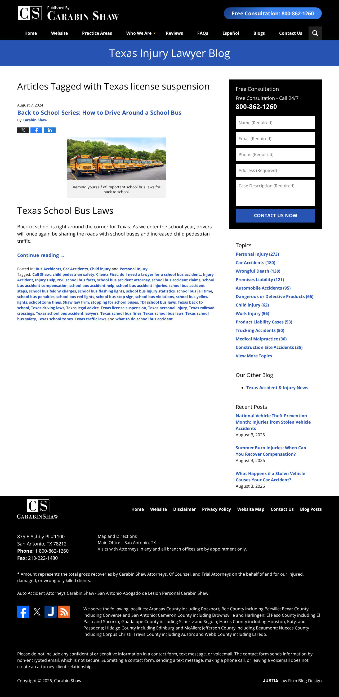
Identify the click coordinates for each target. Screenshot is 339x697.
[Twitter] (37, 612)
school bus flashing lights (101, 291)
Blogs (259, 33)
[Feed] (64, 612)
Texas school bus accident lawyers (67, 313)
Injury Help (45, 279)
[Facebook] (23, 612)
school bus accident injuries (141, 285)
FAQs (202, 33)
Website (59, 33)
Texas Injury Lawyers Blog (68, 13)
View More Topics (254, 356)
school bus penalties (36, 296)
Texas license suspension (123, 307)
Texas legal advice (82, 307)
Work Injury (252, 313)
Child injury (100, 268)
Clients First (107, 274)
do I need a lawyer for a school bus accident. (160, 274)
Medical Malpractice (261, 339)
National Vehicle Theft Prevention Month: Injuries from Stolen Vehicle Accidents (273, 422)
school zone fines (45, 302)
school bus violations (154, 296)
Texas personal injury (167, 307)
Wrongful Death (258, 271)
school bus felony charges (52, 291)
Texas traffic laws (90, 318)
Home (30, 33)
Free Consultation (257, 88)
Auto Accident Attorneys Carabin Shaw (55, 593)
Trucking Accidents (260, 330)
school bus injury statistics (150, 291)
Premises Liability (260, 279)
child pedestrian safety (73, 274)
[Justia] (50, 612)
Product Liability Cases (264, 322)
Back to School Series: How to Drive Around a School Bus (99, 112)
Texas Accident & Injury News (277, 387)
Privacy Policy (216, 509)
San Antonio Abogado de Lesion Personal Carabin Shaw (152, 593)
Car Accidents (75, 268)
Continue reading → (41, 255)
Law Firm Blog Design (292, 680)
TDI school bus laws (158, 302)
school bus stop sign (114, 296)
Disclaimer (184, 509)
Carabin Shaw (67, 680)
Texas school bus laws (163, 313)
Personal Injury (134, 268)
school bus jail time (194, 291)
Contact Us (290, 33)
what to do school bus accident (144, 318)
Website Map (250, 509)
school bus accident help (91, 285)
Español (230, 33)
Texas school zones (55, 318)
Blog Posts (311, 509)
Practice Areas (97, 33)
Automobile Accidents (263, 288)
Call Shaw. (41, 274)
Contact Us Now (275, 215)
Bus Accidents (48, 268)
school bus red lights (75, 296)
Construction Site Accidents (269, 347)
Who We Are (138, 33)
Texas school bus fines (120, 313)
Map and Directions (117, 536)
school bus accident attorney (123, 279)
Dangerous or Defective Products (274, 296)
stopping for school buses (114, 302)
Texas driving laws (47, 307)
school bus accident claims (176, 279)
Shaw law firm (76, 302)
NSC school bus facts (76, 279)
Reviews (174, 33)
